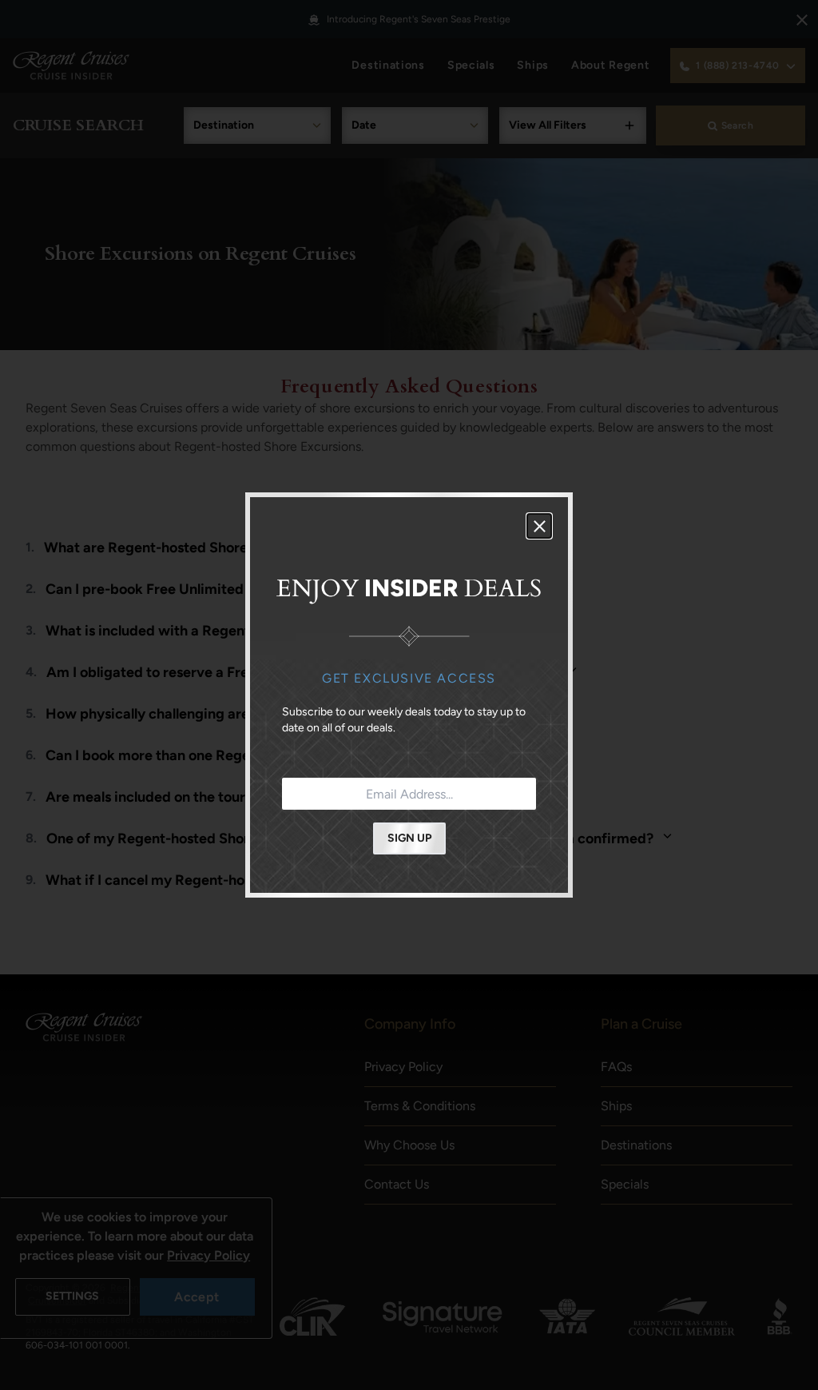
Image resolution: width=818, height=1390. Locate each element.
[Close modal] (539, 526)
